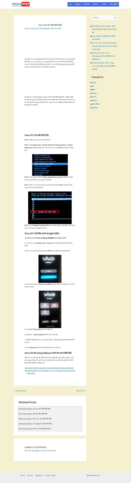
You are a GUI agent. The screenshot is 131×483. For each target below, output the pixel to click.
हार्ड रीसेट (86, 4)
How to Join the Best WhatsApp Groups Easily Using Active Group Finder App (104, 46)
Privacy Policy (50, 475)
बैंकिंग (93, 90)
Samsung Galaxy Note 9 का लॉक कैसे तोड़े (34, 429)
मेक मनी (104, 4)
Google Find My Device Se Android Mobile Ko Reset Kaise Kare (50, 368)
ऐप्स (71, 4)
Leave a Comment (31, 28)
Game (94, 82)
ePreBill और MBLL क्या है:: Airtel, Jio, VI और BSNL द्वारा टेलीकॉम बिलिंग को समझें (103, 66)
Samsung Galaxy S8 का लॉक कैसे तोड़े (32, 414)
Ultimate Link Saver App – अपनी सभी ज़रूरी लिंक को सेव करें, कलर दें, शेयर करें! (104, 29)
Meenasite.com (94, 475)
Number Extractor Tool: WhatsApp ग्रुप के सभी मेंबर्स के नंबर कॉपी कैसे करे (103, 56)
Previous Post (20, 391)
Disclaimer (39, 475)
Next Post (81, 391)
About (22, 475)
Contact (30, 475)
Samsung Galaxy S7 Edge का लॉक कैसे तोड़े (35, 424)
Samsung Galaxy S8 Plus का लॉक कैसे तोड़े (34, 419)
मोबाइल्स (77, 4)
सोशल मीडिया (113, 4)
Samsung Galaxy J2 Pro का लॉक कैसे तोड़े (34, 409)
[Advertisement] (50, 45)
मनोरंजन (95, 4)
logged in (37, 450)
